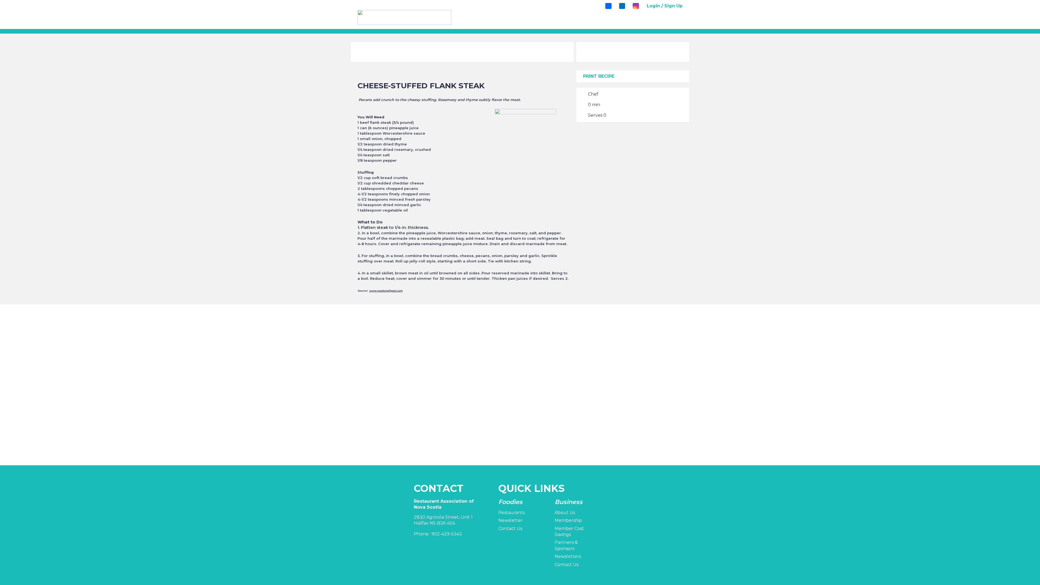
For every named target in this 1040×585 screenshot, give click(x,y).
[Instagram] (636, 6)
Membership (568, 520)
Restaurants (511, 512)
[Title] (608, 6)
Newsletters (568, 556)
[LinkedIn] (622, 6)
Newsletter (510, 520)
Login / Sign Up (664, 5)
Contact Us (510, 528)
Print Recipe (598, 76)
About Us (565, 512)
